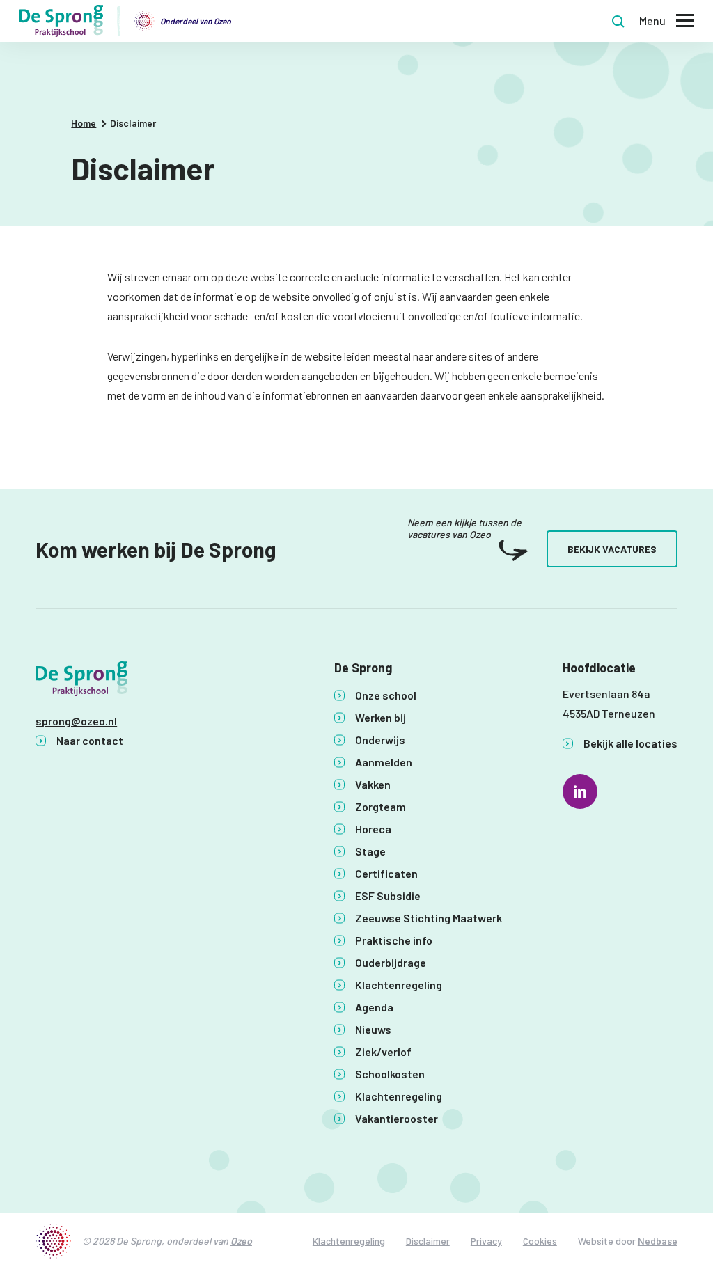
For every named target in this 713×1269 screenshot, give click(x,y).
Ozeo (241, 1241)
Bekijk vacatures (612, 549)
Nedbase (657, 1241)
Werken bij (380, 717)
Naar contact (89, 740)
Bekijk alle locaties (630, 743)
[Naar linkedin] (580, 791)
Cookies (540, 1241)
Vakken (373, 784)
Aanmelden (383, 762)
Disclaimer (428, 1241)
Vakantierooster (396, 1118)
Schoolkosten (390, 1073)
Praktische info (393, 940)
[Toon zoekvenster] (618, 20)
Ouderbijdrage (390, 962)
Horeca (373, 828)
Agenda (374, 1007)
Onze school (385, 695)
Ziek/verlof (383, 1051)
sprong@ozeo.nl (76, 720)
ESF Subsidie (388, 895)
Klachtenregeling (398, 984)
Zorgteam (380, 806)
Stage (370, 851)
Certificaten (386, 873)
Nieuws (373, 1029)
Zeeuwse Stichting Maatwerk (428, 917)
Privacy (486, 1241)
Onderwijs (380, 739)
